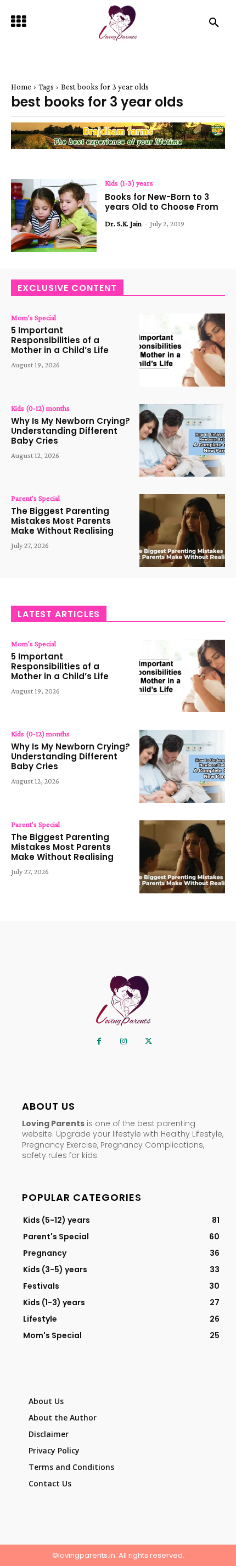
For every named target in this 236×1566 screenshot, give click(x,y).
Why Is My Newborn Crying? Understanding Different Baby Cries (70, 430)
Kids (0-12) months (40, 408)
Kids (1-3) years (129, 183)
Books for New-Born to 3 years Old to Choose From (161, 201)
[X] (148, 1041)
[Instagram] (123, 1041)
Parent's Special (35, 498)
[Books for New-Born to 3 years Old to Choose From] (54, 215)
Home (21, 86)
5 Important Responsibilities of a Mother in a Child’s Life (60, 340)
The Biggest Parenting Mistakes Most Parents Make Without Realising (62, 520)
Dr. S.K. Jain (123, 223)
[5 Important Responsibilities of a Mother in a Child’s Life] (182, 350)
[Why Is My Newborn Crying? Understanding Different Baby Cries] (182, 440)
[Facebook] (99, 1041)
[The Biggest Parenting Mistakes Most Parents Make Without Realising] (182, 530)
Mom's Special (33, 317)
